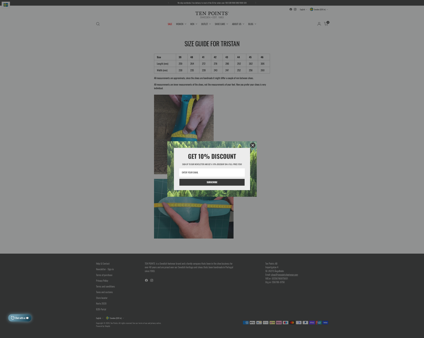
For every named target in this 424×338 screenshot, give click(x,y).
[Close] (253, 145)
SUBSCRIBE (212, 182)
